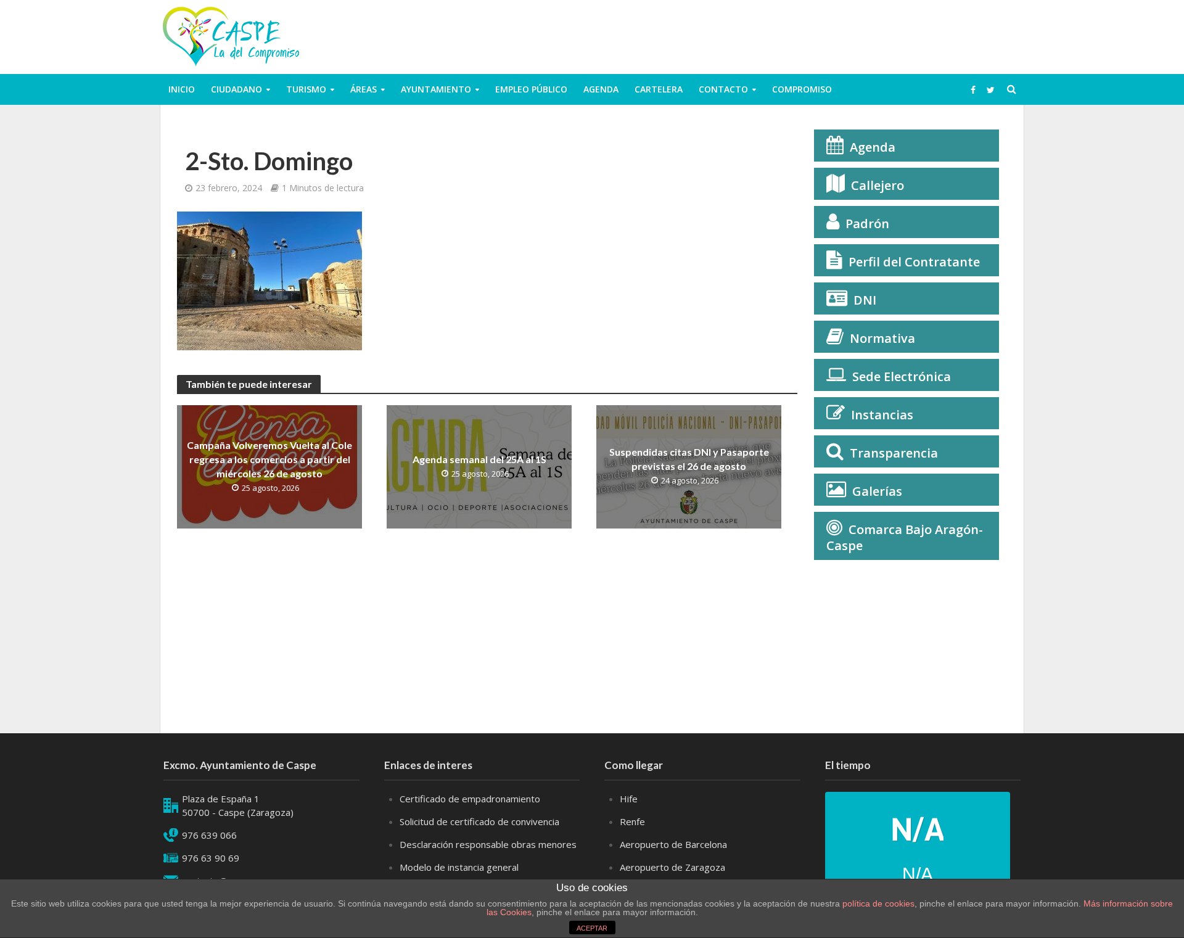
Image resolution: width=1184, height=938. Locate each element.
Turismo (306, 89)
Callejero (877, 185)
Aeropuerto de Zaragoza (672, 867)
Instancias (882, 414)
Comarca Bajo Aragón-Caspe (904, 537)
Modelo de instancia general (459, 867)
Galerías (877, 491)
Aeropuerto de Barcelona (673, 844)
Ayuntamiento (436, 89)
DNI (864, 300)
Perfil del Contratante (914, 261)
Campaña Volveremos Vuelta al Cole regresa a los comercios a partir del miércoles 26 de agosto (269, 459)
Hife (629, 798)
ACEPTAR (592, 928)
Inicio (181, 89)
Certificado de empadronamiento (470, 798)
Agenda (601, 89)
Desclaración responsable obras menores (488, 844)
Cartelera (659, 89)
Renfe (632, 821)
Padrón (867, 223)
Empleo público (531, 89)
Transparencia (894, 453)
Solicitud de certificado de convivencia (479, 821)
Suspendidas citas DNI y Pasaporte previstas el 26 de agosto (689, 459)
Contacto (723, 89)
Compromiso (802, 89)
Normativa (882, 338)
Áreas (363, 89)
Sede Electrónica (901, 376)
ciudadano (236, 89)
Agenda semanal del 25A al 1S (479, 459)
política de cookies (878, 903)
